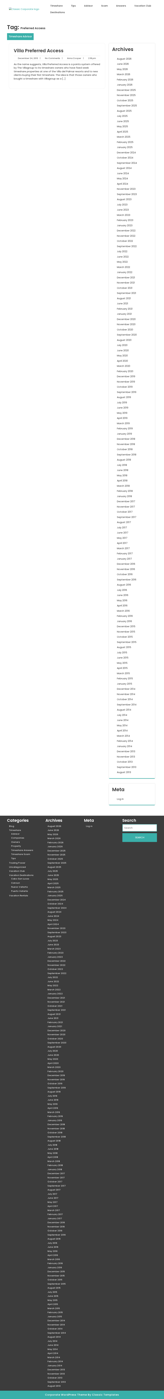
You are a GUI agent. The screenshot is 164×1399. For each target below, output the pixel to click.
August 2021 (124, 298)
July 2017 (122, 527)
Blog (11, 826)
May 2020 (122, 355)
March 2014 (123, 735)
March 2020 (123, 366)
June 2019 (122, 407)
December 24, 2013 (27, 58)
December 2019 (126, 376)
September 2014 (126, 704)
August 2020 (124, 340)
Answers (121, 5)
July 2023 (122, 204)
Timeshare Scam (20, 854)
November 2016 (126, 569)
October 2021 (124, 288)
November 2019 (126, 381)
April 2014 (122, 730)
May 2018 (122, 475)
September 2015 (126, 642)
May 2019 (122, 413)
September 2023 (127, 194)
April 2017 (122, 543)
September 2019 (126, 392)
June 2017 (122, 532)
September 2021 (126, 293)
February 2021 (125, 308)
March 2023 (123, 215)
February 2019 (125, 428)
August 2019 (124, 397)
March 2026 (123, 74)
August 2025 (124, 110)
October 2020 (125, 329)
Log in (120, 799)
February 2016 (125, 616)
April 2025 (122, 131)
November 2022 (126, 235)
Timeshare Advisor (20, 36)
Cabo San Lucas (20, 878)
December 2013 (126, 751)
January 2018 (124, 496)
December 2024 (126, 152)
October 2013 (125, 761)
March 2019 (123, 423)
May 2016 (122, 600)
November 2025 (126, 95)
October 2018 (125, 449)
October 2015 (125, 636)
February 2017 (125, 553)
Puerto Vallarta (19, 891)
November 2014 (126, 694)
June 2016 (122, 595)
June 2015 (122, 657)
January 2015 (124, 683)
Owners (15, 842)
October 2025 (125, 100)
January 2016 (124, 621)
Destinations (57, 12)
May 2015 (122, 663)
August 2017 (124, 522)
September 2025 (127, 105)
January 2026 (124, 84)
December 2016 (126, 564)
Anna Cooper (71, 58)
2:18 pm (89, 58)
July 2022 (122, 251)
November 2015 (126, 631)
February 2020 (125, 371)
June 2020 (123, 350)
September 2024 (127, 163)
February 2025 (125, 142)
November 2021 (126, 282)
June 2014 (122, 720)
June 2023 (123, 209)
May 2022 (122, 261)
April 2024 (122, 183)
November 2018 (126, 444)
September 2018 (126, 454)
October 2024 (125, 157)
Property (16, 846)
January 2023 (124, 225)
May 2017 (122, 538)
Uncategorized (17, 867)
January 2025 (125, 147)
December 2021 (126, 277)
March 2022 (123, 267)
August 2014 (124, 709)
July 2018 (122, 465)
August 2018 (124, 459)
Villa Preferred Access (38, 51)
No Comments (50, 58)
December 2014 (126, 689)
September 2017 (126, 517)
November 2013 (126, 756)
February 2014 (125, 741)
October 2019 (125, 386)
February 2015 (125, 678)
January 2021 (124, 314)
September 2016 (126, 579)
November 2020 (126, 324)
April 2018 (122, 480)
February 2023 (125, 220)
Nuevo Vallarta (19, 886)
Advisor (88, 5)
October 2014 (125, 699)
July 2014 (122, 715)
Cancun (15, 882)
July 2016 (122, 590)
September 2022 (127, 246)
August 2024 (124, 168)
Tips (73, 5)
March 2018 (123, 485)
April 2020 (122, 360)
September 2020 (127, 334)
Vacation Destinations (21, 875)
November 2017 (126, 506)
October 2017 (125, 511)
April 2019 (122, 418)
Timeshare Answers (22, 850)
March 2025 (123, 136)
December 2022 (126, 230)
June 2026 (123, 64)
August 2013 (124, 772)
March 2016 (123, 610)
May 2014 (122, 725)
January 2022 (124, 272)
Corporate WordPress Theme (66, 1395)
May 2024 (122, 178)
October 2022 (125, 241)
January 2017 (124, 558)
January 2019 (124, 433)
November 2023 (126, 189)
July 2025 (122, 116)
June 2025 (123, 121)
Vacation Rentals (18, 895)
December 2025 (126, 90)
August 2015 (124, 647)
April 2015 (122, 668)
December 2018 (126, 439)
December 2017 (126, 501)
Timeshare (56, 5)
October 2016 (125, 574)
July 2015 (122, 652)
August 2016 (124, 584)
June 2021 (122, 303)
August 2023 (124, 199)
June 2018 (122, 470)
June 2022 (123, 256)
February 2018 (125, 491)
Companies (17, 837)
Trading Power (17, 862)
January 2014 (124, 746)
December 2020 (126, 319)
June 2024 (123, 173)
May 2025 (122, 126)
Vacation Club (142, 5)
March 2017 (123, 548)
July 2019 (122, 402)
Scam (104, 5)
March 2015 (123, 673)
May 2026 (122, 69)
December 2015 (126, 626)
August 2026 (124, 58)
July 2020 (122, 345)
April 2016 (122, 605)
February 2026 (125, 79)
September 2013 (126, 767)
